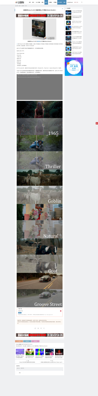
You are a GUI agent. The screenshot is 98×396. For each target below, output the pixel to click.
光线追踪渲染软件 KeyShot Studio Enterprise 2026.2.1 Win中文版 (77, 48)
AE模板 (50, 2)
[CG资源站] (19, 2)
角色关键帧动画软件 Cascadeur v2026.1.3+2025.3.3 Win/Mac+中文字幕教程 (77, 33)
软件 (33, 2)
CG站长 (19, 344)
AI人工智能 (38, 2)
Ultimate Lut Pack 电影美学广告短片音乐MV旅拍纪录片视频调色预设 (77, 43)
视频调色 (35, 341)
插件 (46, 2)
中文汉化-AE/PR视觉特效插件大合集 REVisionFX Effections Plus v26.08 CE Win (77, 12)
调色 (39, 41)
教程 (42, 2)
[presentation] (57, 351)
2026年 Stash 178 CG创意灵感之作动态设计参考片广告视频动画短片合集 (77, 54)
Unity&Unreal (70, 2)
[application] (40, 87)
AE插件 (23, 5)
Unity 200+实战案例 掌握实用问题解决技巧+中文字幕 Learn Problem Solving (77, 38)
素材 (64, 2)
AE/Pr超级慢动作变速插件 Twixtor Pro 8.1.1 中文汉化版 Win (20, 357)
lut (17, 43)
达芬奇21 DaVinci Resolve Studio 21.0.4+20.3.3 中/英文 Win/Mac (77, 23)
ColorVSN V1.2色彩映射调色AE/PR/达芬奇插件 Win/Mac (30, 357)
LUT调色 (19, 341)
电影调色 (27, 341)
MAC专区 (60, 2)
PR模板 (55, 2)
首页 (30, 2)
